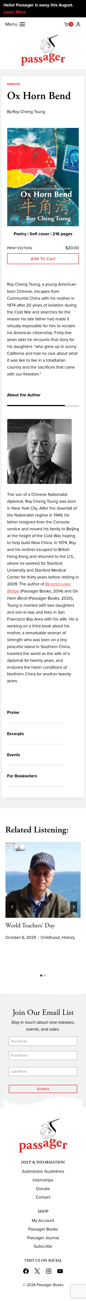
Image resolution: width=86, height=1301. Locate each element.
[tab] (41, 975)
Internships (43, 1180)
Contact (43, 1197)
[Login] (78, 24)
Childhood (50, 937)
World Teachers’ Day (30, 926)
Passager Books (43, 1229)
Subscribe (43, 1246)
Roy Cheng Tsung (28, 111)
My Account (43, 1220)
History (68, 937)
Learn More (15, 12)
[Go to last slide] (12, 907)
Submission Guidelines (43, 1171)
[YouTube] (60, 1271)
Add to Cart (43, 258)
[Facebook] (25, 1271)
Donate (43, 1188)
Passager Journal (43, 1238)
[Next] (73, 907)
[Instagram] (48, 1271)
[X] (37, 1271)
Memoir (13, 84)
